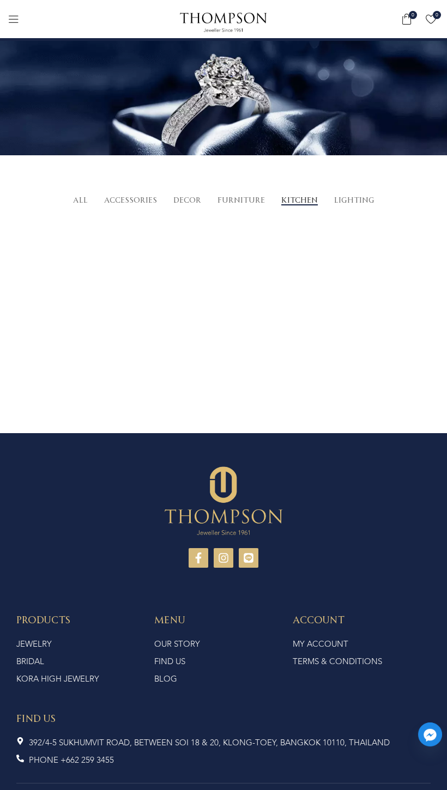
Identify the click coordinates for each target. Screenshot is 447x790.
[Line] (248, 558)
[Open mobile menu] (14, 19)
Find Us (36, 717)
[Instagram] (223, 558)
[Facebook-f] (198, 558)
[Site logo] (223, 21)
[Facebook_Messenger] (430, 734)
